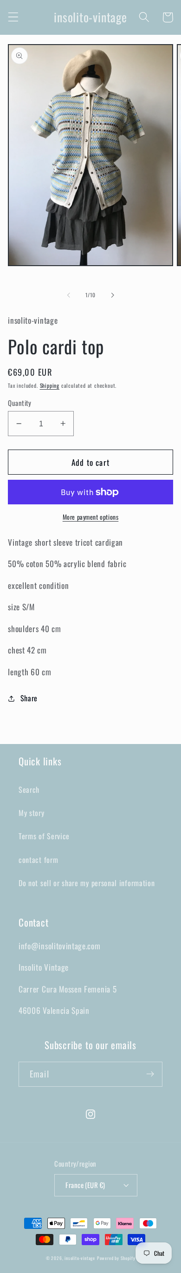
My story (32, 812)
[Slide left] (68, 295)
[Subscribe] (150, 1074)
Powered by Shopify (116, 1258)
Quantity (20, 403)
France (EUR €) (85, 1185)
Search (29, 789)
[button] (13, 17)
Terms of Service (44, 836)
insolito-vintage (80, 1258)
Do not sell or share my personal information (87, 882)
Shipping (49, 385)
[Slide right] (112, 295)
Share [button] (29, 698)
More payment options (91, 517)
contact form (38, 859)
